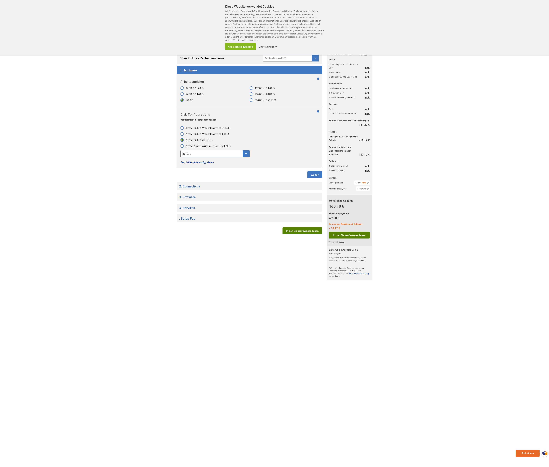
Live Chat (532, 453)
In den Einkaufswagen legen (302, 230)
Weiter (315, 174)
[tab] (249, 70)
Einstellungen (267, 46)
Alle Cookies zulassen (240, 46)
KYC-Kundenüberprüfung (359, 273)
